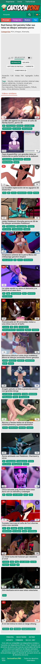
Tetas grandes (27, 129)
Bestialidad (32, 394)
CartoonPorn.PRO (14, 658)
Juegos (9, 495)
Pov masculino (7, 87)
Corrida (24, 394)
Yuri (4, 528)
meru (4, 89)
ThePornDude (30, 2)
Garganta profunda (28, 629)
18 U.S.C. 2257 (30, 640)
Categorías (17, 20)
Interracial (20, 330)
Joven (30, 193)
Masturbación (7, 162)
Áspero (28, 330)
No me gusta (12, 58)
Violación (35, 330)
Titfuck (33, 87)
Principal (6, 20)
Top (35, 20)
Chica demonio (13, 89)
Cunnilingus (32, 531)
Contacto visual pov (24, 83)
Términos (19, 640)
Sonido (22, 89)
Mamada (25, 32)
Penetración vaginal (9, 85)
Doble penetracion (9, 330)
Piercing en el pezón (22, 87)
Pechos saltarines (9, 83)
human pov (22, 85)
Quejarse (26, 62)
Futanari (27, 159)
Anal (4, 193)
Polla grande (11, 126)
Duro (24, 293)
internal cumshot (21, 81)
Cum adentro (29, 126)
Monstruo (31, 293)
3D (4, 126)
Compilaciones (17, 229)
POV (12, 32)
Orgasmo (28, 528)
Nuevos (27, 20)
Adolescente (7, 129)
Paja (8, 293)
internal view (34, 81)
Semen (16, 162)
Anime (14, 193)
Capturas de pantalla (15, 66)
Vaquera (27, 229)
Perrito (36, 193)
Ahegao (18, 32)
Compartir (29, 66)
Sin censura (16, 129)
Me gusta (9, 58)
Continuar (17, 394)
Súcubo (10, 81)
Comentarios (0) (20, 70)
